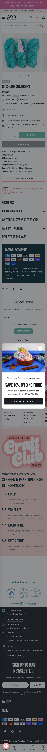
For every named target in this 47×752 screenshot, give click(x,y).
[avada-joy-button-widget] (6, 746)
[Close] (40, 348)
